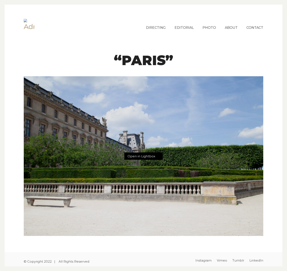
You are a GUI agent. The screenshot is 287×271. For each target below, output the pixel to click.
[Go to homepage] (29, 24)
